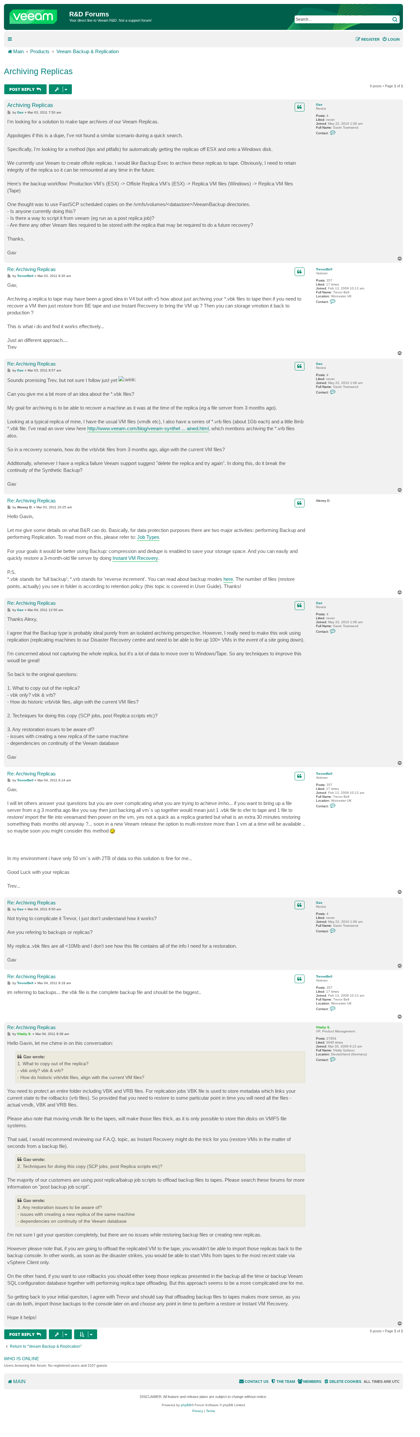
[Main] (37, 15)
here (228, 579)
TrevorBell (324, 269)
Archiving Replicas (38, 71)
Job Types (148, 537)
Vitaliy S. (323, 1027)
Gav (319, 104)
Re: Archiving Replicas (31, 269)
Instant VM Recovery (135, 558)
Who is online (21, 1358)
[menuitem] (391, 39)
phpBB (186, 1405)
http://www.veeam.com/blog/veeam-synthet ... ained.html (148, 428)
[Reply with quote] (299, 107)
